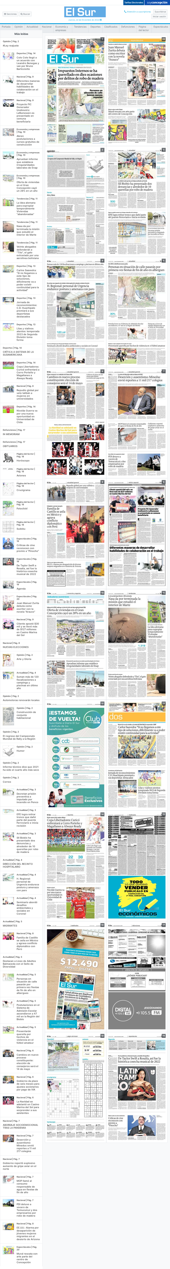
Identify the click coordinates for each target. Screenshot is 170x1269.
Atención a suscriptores (138, 11)
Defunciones (128, 26)
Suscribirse (160, 11)
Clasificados (110, 26)
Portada (6, 26)
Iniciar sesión (159, 16)
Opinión (18, 26)
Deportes (95, 26)
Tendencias (80, 26)
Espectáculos (161, 26)
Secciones (11, 14)
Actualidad (32, 26)
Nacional (46, 26)
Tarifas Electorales (133, 2)
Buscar (26, 14)
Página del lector (144, 28)
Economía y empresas (61, 28)
